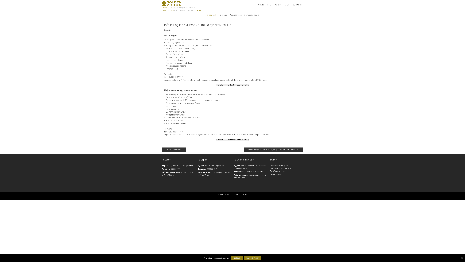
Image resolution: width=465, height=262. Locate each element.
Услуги (278, 5)
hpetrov (169, 30)
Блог (287, 5)
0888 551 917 (168, 7)
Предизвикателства (175, 150)
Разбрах (236, 258)
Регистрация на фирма (279, 166)
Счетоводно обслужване (280, 168)
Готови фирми (276, 174)
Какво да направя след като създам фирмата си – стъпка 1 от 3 (272, 150)
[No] (462, 258)
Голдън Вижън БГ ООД (238, 195)
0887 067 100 (168, 10)
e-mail (198, 10)
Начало (260, 5)
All (215, 15)
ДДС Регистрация (277, 171)
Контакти (297, 5)
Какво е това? (252, 258)
